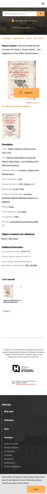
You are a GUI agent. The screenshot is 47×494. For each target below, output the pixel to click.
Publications (9, 462)
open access (32, 21)
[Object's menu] (20, 287)
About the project (11, 443)
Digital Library (18, 38)
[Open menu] (43, 3)
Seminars (8, 455)
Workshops (9, 459)
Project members (11, 447)
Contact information (12, 466)
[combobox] (19, 13)
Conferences (9, 451)
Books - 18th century (35, 38)
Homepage (6, 38)
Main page (8, 411)
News (6, 429)
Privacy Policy (23, 483)
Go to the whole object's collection (16, 106)
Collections (9, 420)
